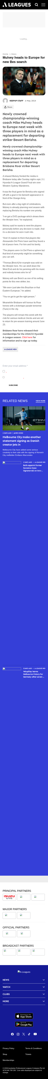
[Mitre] (9, 934)
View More (40, 401)
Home (5, 54)
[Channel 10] (9, 952)
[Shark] (38, 897)
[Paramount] (23, 952)
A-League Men (10, 349)
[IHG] (23, 934)
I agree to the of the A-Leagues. (25, 371)
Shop (5, 1054)
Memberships (8, 1060)
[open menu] (43, 4)
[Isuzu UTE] (9, 897)
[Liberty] (9, 915)
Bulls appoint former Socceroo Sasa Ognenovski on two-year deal (32, 468)
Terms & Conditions (33, 1048)
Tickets (28, 1054)
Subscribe (13, 385)
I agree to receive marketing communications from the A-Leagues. (24, 377)
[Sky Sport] (38, 952)
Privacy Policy (23, 370)
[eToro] (23, 915)
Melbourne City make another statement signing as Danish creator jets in (22, 440)
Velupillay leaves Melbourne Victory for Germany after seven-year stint (33, 674)
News (13, 54)
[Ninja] (23, 897)
